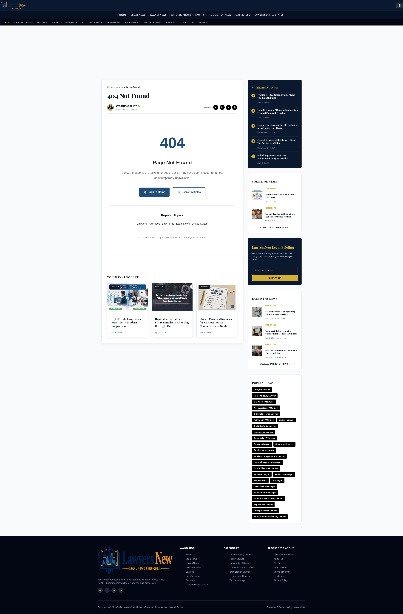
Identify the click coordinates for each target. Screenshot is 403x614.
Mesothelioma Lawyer (264, 486)
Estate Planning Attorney (266, 468)
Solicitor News (221, 15)
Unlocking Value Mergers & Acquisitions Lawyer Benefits (272, 157)
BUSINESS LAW (131, 22)
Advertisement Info (283, 554)
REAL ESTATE (188, 22)
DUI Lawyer (277, 480)
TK (114, 590)
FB (100, 590)
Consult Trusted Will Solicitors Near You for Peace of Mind (276, 142)
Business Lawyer (262, 444)
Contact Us (280, 563)
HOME (7, 22)
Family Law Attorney (264, 420)
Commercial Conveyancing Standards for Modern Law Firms (280, 332)
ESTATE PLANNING (151, 22)
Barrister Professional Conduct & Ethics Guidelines (281, 351)
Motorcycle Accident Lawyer (268, 498)
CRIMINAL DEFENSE (74, 22)
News (118, 87)
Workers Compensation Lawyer (269, 456)
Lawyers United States (269, 15)
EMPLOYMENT (113, 22)
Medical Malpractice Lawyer (267, 462)
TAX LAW (203, 22)
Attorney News (181, 15)
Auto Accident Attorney (266, 408)
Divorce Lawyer (286, 420)
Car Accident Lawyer (264, 402)
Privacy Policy (281, 580)
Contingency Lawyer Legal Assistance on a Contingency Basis (277, 127)
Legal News (138, 15)
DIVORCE (56, 22)
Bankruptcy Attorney (264, 438)
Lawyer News (158, 15)
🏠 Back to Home (154, 192)
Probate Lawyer (262, 474)
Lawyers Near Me (262, 389)
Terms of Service (282, 571)
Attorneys (154, 223)
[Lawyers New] (12, 5)
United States (200, 223)
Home (122, 15)
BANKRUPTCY (172, 22)
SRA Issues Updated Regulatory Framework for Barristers (279, 313)
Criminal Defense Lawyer (266, 414)
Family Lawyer (237, 558)
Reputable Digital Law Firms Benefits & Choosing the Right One (172, 322)
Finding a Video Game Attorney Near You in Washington (276, 96)
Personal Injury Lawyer (265, 396)
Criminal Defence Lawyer (242, 567)
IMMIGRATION (95, 22)
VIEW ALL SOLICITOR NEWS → (274, 227)
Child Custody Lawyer (265, 426)
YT (121, 590)
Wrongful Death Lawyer (265, 510)
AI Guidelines (280, 567)
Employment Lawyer (264, 450)
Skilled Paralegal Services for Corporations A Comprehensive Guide (216, 322)
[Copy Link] (234, 107)
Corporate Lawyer (284, 444)
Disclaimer (279, 576)
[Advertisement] (201, 53)
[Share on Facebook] (215, 107)
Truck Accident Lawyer (265, 492)
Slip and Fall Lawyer (263, 504)
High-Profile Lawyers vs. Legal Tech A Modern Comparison (126, 322)
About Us (278, 558)
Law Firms (168, 223)
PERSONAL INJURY (23, 22)
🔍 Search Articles (189, 192)
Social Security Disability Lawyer (270, 516)
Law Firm (201, 15)
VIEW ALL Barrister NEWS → (275, 364)
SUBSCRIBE (274, 278)
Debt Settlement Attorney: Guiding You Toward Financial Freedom (277, 111)
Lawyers (142, 223)
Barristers (243, 15)
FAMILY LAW (42, 22)
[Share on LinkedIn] (222, 107)
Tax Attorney (260, 480)
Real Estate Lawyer (284, 474)
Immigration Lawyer (263, 432)
